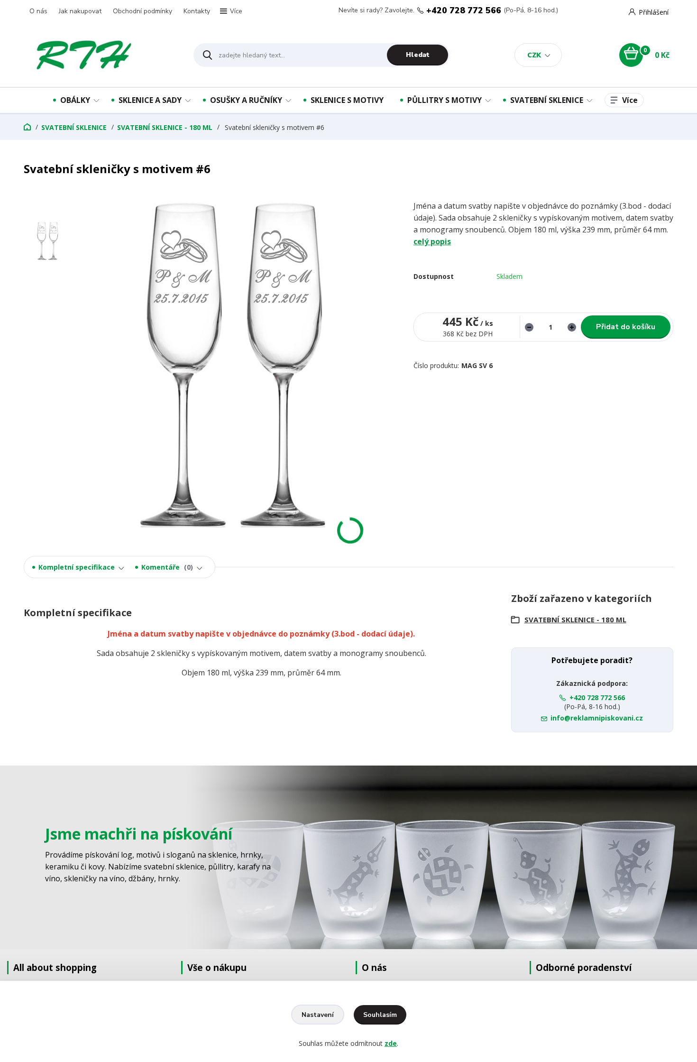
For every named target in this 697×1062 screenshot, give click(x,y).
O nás (38, 11)
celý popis (432, 241)
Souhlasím (380, 1014)
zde (391, 1043)
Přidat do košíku (625, 327)
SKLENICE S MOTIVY (347, 100)
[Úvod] (100, 55)
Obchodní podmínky (142, 11)
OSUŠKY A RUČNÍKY (246, 100)
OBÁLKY (75, 100)
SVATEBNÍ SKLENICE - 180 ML (164, 127)
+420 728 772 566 (463, 10)
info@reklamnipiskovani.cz (596, 717)
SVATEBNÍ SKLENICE (546, 100)
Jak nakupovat (80, 11)
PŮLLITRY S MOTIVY (444, 100)
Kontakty (196, 11)
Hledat (418, 54)
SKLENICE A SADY (150, 100)
